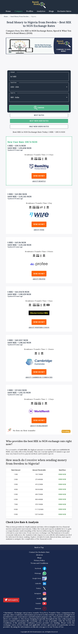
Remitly (30, 452)
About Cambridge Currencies (38, 377)
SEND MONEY (39, 176)
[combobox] (36, 86)
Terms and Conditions (39, 563)
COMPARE (40, 108)
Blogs (51, 11)
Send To (13, 93)
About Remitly (39, 181)
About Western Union (39, 327)
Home (8, 11)
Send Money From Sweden (19, 16)
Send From (13, 82)
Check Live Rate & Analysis (22, 522)
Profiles (29, 11)
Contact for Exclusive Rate (39, 552)
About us (39, 555)
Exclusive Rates (64, 11)
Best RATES (39, 115)
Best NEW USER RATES (39, 121)
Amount (13, 72)
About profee (39, 279)
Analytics (41, 11)
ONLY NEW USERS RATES (39, 127)
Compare (19, 11)
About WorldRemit (39, 426)
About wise (39, 230)
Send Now (62, 474)
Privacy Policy (39, 560)
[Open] (66, 87)
